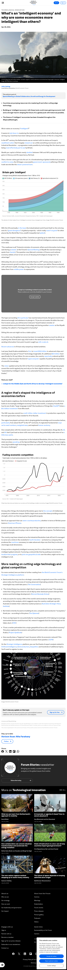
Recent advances (7, 347)
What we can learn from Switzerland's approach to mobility (15, 815)
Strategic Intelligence (14, 644)
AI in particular (23, 318)
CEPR (51, 640)
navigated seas (22, 425)
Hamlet (12, 252)
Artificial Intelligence (9, 647)
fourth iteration (34, 540)
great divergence (14, 230)
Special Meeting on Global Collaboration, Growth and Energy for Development (29, 96)
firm (29, 351)
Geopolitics (34, 647)
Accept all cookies (51, 956)
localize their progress (9, 554)
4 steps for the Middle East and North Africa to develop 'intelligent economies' (33, 384)
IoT (64, 430)
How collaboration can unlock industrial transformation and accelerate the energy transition (16, 845)
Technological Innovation (13, 10)
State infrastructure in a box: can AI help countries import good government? (49, 845)
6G (6, 432)
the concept (47, 511)
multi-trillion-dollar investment (35, 413)
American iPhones (14, 523)
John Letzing (5, 86)
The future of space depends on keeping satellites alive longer (49, 876)
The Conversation (34, 584)
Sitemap (33, 963)
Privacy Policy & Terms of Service (33, 959)
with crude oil (43, 342)
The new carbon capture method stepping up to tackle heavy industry (15, 876)
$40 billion (56, 354)
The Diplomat (34, 613)
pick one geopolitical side (31, 554)
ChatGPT (56, 406)
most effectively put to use (15, 148)
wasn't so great (51, 230)
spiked (42, 233)
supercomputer (33, 359)
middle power (19, 269)
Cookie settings (51, 965)
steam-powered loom (25, 164)
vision (6, 366)
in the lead (22, 228)
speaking (16, 442)
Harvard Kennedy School (40, 594)
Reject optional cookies (51, 961)
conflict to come (7, 162)
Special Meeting (33, 250)
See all (62, 790)
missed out (28, 143)
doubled (29, 152)
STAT (14, 623)
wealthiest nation (7, 143)
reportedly (48, 356)
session (14, 250)
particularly (5, 423)
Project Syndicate (15, 632)
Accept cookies (34, 297)
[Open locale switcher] (2, 965)
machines (14, 542)
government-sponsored (41, 162)
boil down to (14, 133)
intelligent (24, 128)
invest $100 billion (40, 351)
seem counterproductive (31, 520)
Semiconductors (23, 647)
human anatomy (44, 425)
